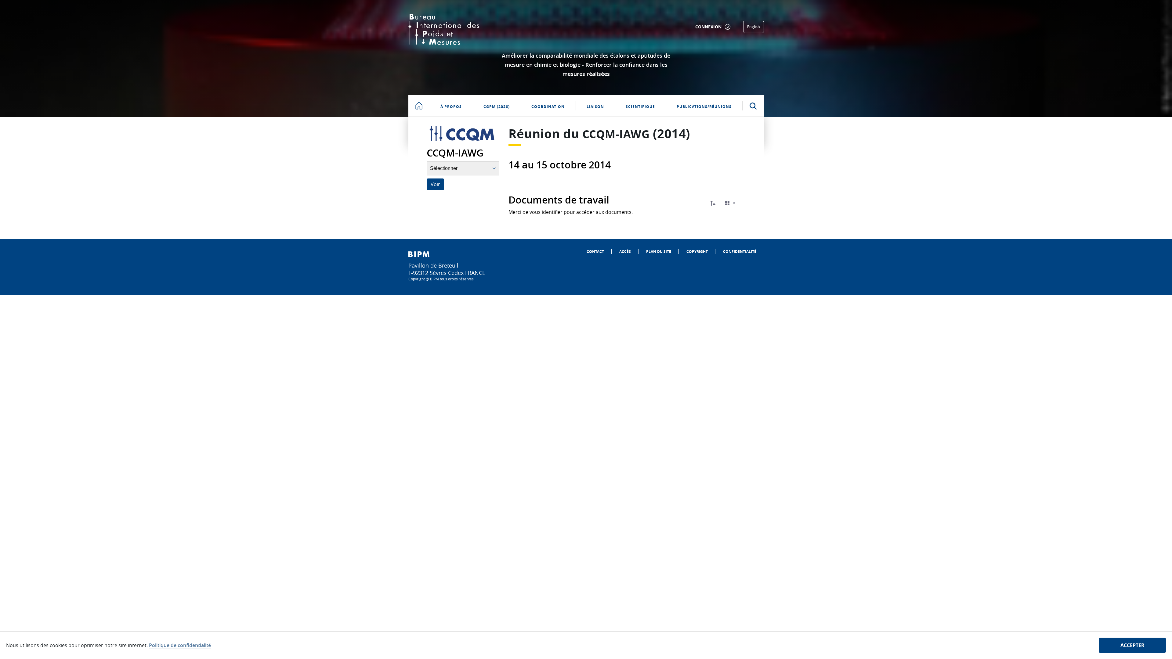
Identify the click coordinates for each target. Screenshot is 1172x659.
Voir (435, 184)
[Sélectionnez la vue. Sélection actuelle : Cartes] (731, 203)
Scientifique (640, 106)
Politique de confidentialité (180, 645)
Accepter (1132, 645)
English (753, 26)
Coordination (548, 106)
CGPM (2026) (496, 106)
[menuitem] (595, 251)
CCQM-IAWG (616, 134)
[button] (713, 203)
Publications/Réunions (704, 106)
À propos (451, 106)
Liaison (595, 106)
